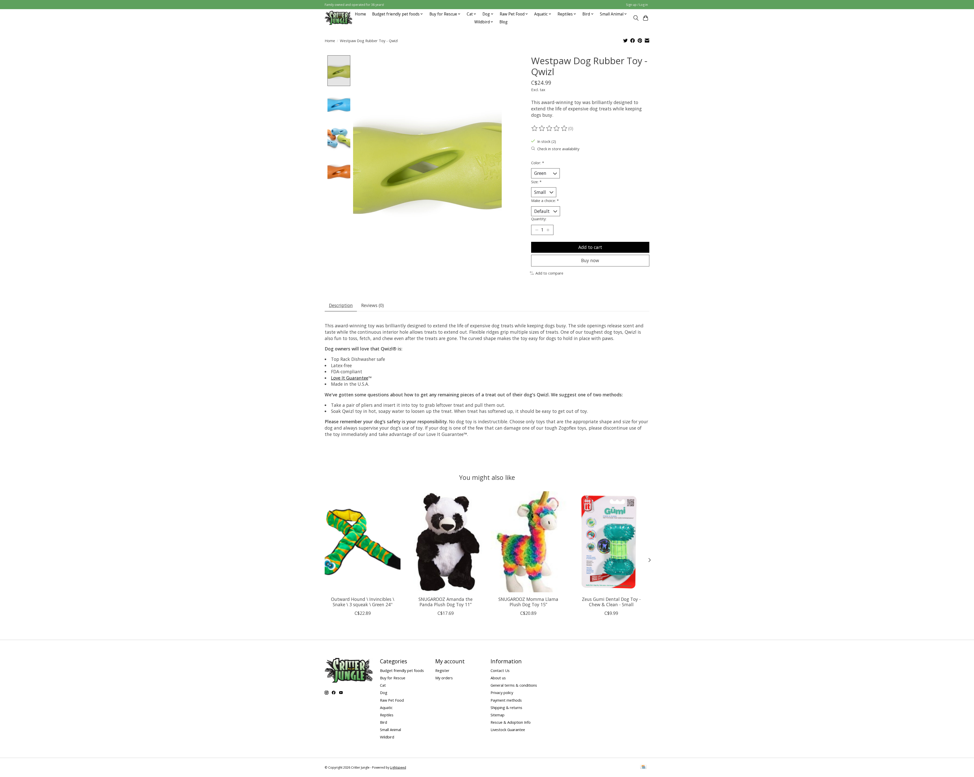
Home (360, 14)
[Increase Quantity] (547, 229)
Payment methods (506, 700)
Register (442, 670)
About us (498, 677)
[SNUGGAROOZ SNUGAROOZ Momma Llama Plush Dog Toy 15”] (528, 541)
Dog (383, 692)
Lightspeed (398, 767)
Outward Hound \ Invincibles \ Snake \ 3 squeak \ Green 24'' (362, 601)
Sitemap (498, 714)
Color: (537, 162)
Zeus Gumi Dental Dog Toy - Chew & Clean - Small (611, 601)
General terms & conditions (514, 685)
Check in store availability (558, 148)
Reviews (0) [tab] (372, 305)
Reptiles (386, 714)
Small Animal (390, 729)
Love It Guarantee (349, 378)
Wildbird (387, 736)
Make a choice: (545, 200)
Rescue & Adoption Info (511, 722)
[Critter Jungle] (338, 18)
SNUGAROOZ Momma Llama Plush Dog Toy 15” (528, 601)
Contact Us (500, 670)
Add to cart (590, 247)
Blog (503, 22)
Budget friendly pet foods (402, 670)
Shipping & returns (506, 707)
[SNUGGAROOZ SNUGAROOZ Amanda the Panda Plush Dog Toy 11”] (445, 541)
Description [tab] (341, 305)
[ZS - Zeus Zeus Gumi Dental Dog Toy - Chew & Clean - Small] (611, 541)
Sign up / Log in (637, 5)
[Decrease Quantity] (536, 229)
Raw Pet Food (392, 700)
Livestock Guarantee (508, 729)
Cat (383, 685)
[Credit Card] (643, 767)
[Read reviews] (549, 128)
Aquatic (386, 707)
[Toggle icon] (635, 18)
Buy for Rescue (392, 677)
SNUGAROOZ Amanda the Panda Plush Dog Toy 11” (446, 601)
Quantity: (538, 218)
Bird (383, 722)
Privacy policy (502, 692)
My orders (444, 677)
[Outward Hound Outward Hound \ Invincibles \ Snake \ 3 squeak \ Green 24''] (363, 541)
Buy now (590, 260)
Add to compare (549, 273)
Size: (536, 181)
